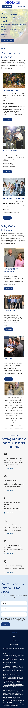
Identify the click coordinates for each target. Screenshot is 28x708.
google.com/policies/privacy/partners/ (11, 697)
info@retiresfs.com (14, 644)
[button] (7, 6)
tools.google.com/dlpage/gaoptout (16, 700)
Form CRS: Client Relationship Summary (12, 686)
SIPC (11, 667)
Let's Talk (5, 624)
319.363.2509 (21, 6)
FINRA (8, 667)
